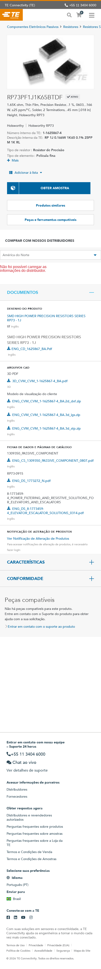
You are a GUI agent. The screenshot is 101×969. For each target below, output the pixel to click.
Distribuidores (17, 789)
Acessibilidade (43, 950)
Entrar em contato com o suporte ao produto (41, 626)
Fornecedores (17, 796)
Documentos (22, 292)
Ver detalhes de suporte (27, 770)
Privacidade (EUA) (58, 945)
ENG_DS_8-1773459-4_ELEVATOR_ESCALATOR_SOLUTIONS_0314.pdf (45, 511)
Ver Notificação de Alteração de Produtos (38, 538)
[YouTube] (23, 917)
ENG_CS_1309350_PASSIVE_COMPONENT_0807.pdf (53, 460)
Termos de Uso (15, 945)
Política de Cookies (18, 950)
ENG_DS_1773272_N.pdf (31, 481)
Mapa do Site (82, 950)
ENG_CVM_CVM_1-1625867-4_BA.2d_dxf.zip (46, 401)
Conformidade (25, 578)
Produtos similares (50, 205)
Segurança (63, 950)
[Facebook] (8, 917)
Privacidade (36, 945)
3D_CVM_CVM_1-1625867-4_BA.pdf (40, 381)
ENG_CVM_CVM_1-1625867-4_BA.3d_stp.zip (46, 428)
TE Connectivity (11, 15)
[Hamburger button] (91, 14)
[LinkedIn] (15, 917)
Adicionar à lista (26, 172)
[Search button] (69, 14)
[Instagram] (31, 917)
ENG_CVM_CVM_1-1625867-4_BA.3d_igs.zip (46, 415)
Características (26, 562)
